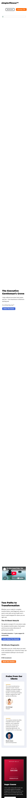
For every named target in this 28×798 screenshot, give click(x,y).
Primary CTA (21, 9)
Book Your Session (9, 661)
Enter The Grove (9, 308)
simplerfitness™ (10, 3)
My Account (10, 9)
